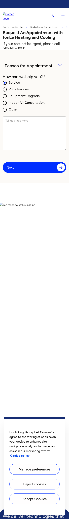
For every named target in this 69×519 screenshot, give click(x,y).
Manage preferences (34, 469)
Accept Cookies (34, 499)
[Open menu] (63, 15)
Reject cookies (34, 484)
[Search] (52, 15)
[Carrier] (11, 15)
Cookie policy (19, 455)
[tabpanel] (34, 121)
